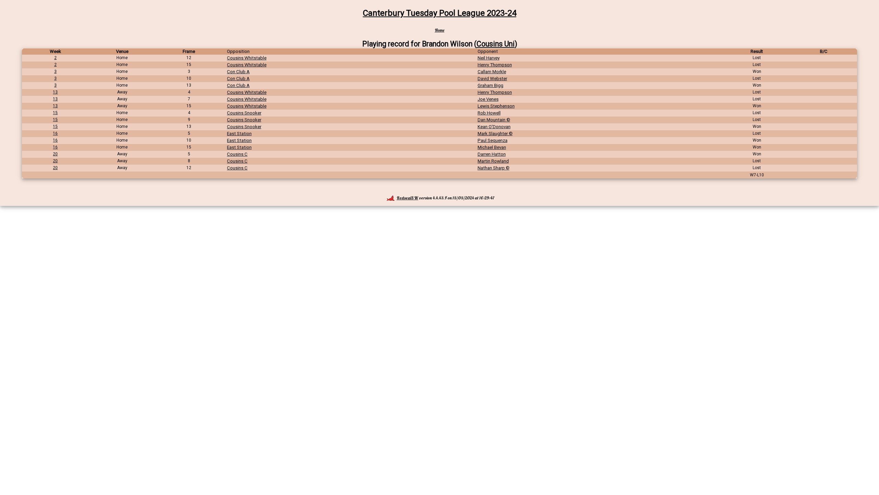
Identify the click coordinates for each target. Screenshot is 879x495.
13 (55, 92)
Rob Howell (489, 113)
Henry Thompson (495, 64)
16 (55, 133)
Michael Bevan (492, 147)
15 (55, 112)
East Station (239, 133)
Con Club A (238, 71)
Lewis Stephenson (496, 106)
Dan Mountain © (494, 119)
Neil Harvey (489, 57)
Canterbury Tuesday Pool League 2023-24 (439, 13)
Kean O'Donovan (494, 126)
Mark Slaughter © (495, 133)
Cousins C (237, 154)
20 (55, 154)
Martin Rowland (493, 161)
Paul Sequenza (492, 140)
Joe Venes (488, 99)
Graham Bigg (490, 85)
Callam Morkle (492, 71)
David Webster (492, 78)
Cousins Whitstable (246, 57)
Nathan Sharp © (494, 167)
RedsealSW (407, 197)
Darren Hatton (492, 154)
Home (439, 30)
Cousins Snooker (244, 113)
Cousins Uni (496, 44)
